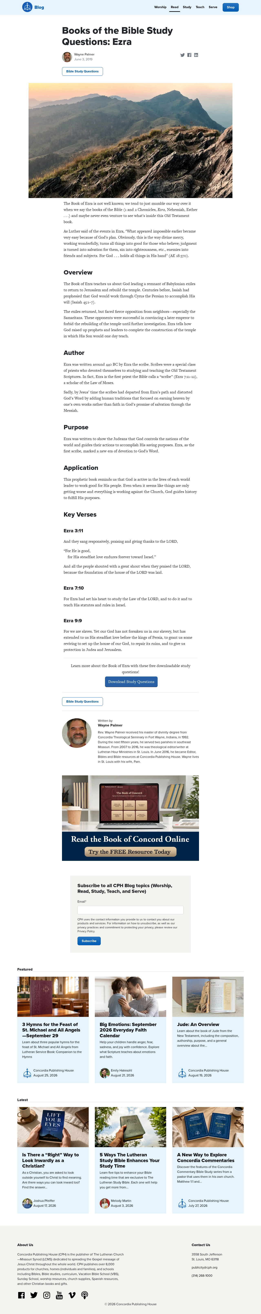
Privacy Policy (85, 931)
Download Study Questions (131, 681)
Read (174, 7)
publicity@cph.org (204, 1267)
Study (187, 7)
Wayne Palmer (84, 54)
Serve (213, 7)
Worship (160, 7)
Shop (230, 7)
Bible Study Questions (82, 71)
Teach (200, 7)
